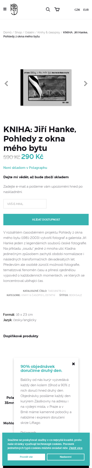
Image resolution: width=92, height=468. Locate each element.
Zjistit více (75, 448)
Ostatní (29, 32)
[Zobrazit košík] (57, 9)
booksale (75, 295)
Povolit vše (26, 456)
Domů (7, 32)
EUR (86, 10)
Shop (18, 32)
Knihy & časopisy (49, 32)
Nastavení (65, 456)
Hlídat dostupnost (46, 219)
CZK (77, 10)
